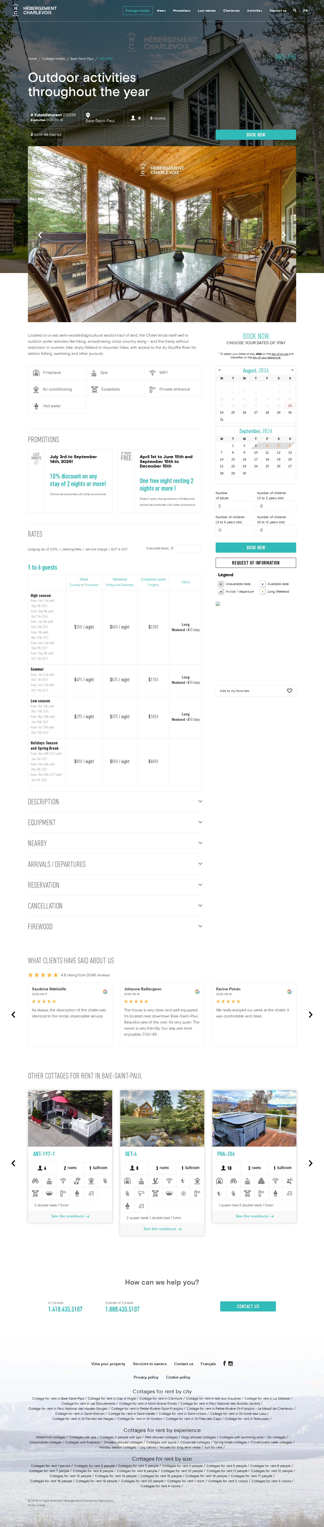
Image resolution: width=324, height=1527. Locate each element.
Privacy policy (146, 1377)
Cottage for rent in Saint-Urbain (182, 1414)
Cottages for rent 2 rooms (228, 1481)
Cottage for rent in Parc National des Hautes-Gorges (67, 1408)
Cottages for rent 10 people (182, 1471)
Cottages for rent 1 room (186, 1481)
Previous (40, 235)
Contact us (278, 11)
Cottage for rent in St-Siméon (139, 1419)
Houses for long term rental (180, 1447)
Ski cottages (276, 1437)
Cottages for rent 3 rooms (271, 1481)
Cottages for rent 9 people (137, 1471)
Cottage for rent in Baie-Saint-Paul (58, 1398)
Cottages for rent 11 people (227, 1471)
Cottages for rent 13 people (70, 1476)
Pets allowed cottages (161, 1437)
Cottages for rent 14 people (115, 1476)
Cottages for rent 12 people (272, 1471)
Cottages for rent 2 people (94, 1466)
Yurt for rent (213, 1447)
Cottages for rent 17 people (251, 1476)
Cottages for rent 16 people (206, 1476)
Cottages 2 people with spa (120, 1437)
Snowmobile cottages (45, 1442)
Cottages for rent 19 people (96, 1481)
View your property (108, 1364)
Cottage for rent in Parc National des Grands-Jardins (220, 1403)
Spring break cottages (230, 1442)
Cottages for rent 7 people (49, 1471)
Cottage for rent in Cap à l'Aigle (112, 1398)
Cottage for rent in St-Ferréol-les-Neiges (83, 1419)
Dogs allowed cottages (198, 1437)
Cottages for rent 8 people (93, 1471)
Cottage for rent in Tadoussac (247, 1419)
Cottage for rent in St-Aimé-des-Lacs (238, 1414)
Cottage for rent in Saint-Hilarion (79, 1414)
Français (208, 1364)
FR (305, 11)
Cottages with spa (82, 1437)
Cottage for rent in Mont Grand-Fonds (148, 1403)
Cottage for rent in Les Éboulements (88, 1403)
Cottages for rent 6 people (270, 1466)
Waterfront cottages (51, 1437)
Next (284, 235)
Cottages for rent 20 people (142, 1481)
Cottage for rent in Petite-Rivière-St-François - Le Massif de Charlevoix (240, 1408)
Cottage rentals (138, 11)
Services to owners (150, 1364)
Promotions (182, 11)
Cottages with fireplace (82, 1442)
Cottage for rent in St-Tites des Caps (193, 1419)
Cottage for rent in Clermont (160, 1398)
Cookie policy (178, 1377)
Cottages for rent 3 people (138, 1466)
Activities (254, 11)
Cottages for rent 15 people (161, 1476)
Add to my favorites (234, 691)
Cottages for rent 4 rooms (160, 1486)
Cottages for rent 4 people (182, 1466)
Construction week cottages (271, 1442)
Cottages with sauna (161, 1442)
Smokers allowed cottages (124, 1442)
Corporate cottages (195, 1442)
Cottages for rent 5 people (226, 1466)
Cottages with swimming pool (241, 1437)
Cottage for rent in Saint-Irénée (131, 1414)
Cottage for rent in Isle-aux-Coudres (213, 1398)
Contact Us (248, 1306)
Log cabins (148, 1447)
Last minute (207, 11)
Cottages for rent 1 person (50, 1466)
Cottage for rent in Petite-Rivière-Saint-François (147, 1408)
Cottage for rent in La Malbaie (267, 1398)
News (161, 11)
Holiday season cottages (117, 1447)
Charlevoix (231, 11)
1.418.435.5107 (65, 1309)
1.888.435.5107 (122, 1309)
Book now (256, 135)
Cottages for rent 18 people (51, 1481)
